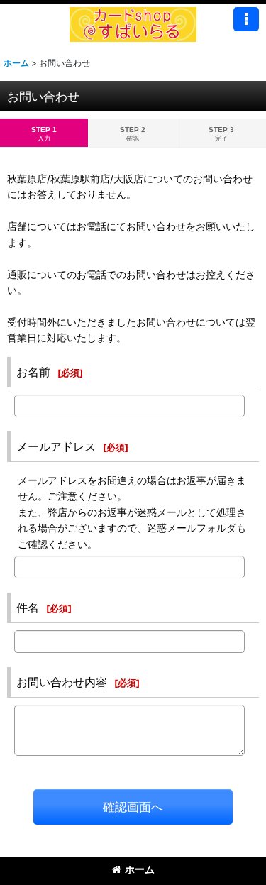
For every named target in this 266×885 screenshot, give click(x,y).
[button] (246, 19)
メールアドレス (56, 446)
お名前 (33, 372)
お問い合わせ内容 (61, 682)
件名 (27, 607)
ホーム (140, 869)
